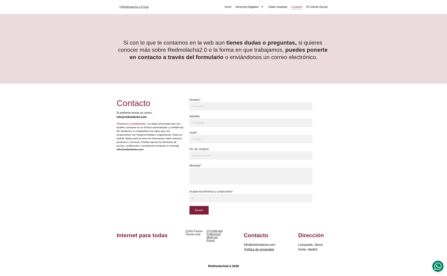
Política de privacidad (259, 249)
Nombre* (194, 99)
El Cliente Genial (317, 6)
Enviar (199, 210)
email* (193, 132)
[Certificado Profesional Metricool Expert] (216, 239)
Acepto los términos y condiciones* (211, 191)
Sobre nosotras (277, 6)
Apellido (194, 116)
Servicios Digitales (247, 6)
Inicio (228, 6)
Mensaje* (195, 165)
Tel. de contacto (199, 149)
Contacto (296, 6)
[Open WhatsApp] (438, 266)
